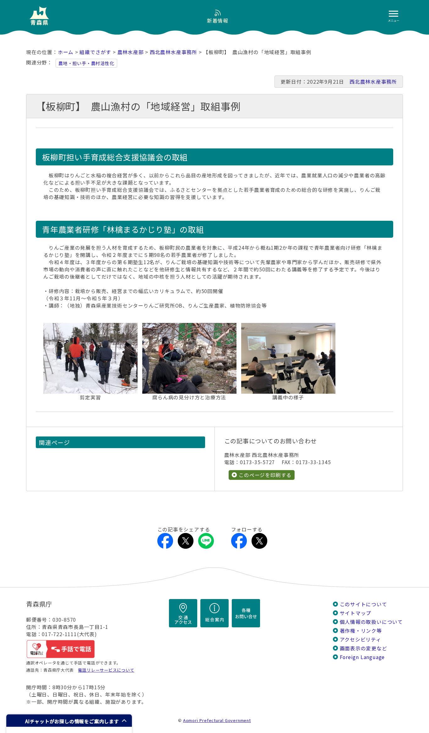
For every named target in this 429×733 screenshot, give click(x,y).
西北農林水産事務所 (173, 52)
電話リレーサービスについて (106, 670)
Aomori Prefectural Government (217, 720)
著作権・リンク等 (361, 630)
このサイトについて (363, 604)
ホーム (65, 52)
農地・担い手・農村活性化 (86, 63)
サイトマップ (356, 613)
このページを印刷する (265, 475)
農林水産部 (130, 52)
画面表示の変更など (363, 648)
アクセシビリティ (360, 639)
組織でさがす (95, 52)
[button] (69, 720)
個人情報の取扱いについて (371, 621)
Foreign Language (362, 657)
